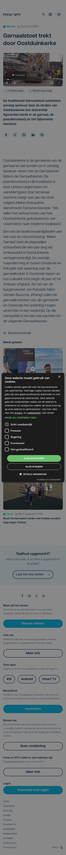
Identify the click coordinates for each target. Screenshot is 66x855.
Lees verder (48, 412)
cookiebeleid (34, 412)
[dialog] (33, 427)
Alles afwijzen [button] (34, 466)
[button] (33, 417)
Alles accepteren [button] (34, 458)
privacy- (19, 412)
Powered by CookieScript (49, 479)
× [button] (59, 376)
